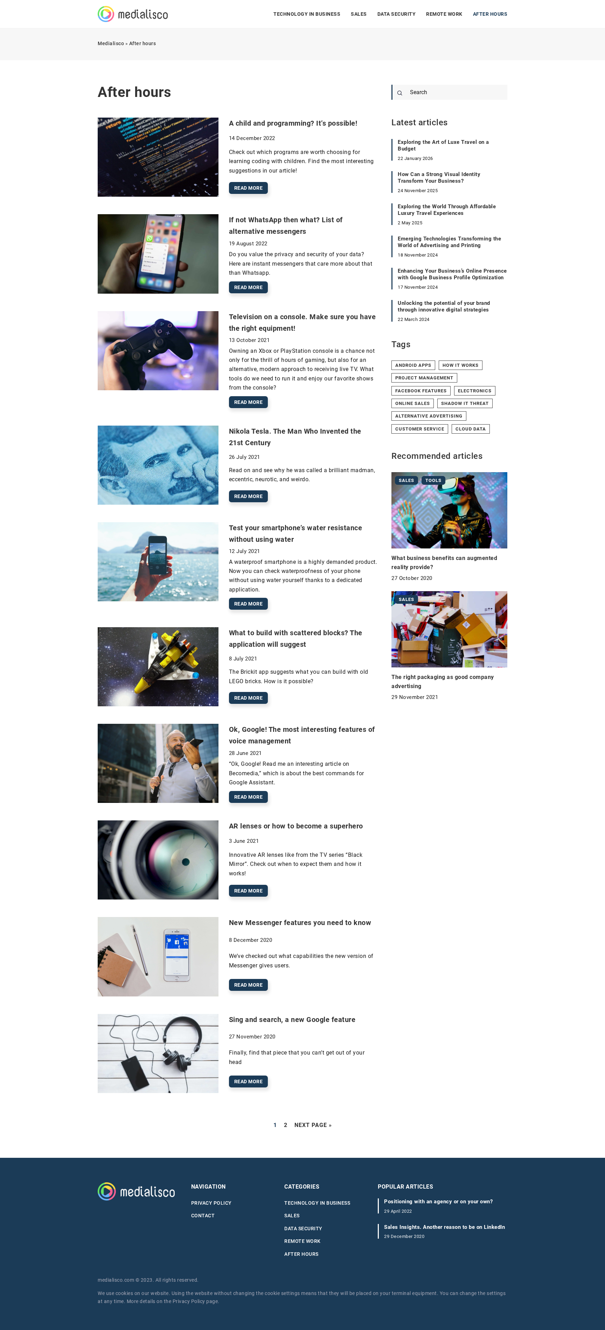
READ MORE (248, 188)
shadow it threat (465, 403)
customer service (419, 429)
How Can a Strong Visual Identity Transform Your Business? (439, 177)
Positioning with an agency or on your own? (438, 1201)
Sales (359, 14)
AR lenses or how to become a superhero (296, 826)
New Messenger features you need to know (300, 922)
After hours (490, 14)
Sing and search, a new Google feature (292, 1019)
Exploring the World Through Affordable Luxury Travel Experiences (447, 210)
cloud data (471, 429)
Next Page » (313, 1125)
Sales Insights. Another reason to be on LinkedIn (444, 1227)
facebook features (421, 390)
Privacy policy (211, 1203)
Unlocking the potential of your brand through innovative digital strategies (444, 306)
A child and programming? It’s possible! (293, 123)
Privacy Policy (189, 1301)
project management (424, 377)
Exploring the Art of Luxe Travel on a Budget (443, 145)
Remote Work (444, 14)
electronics (475, 390)
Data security (396, 14)
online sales (412, 403)
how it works (461, 365)
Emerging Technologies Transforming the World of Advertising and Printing (449, 242)
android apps (413, 365)
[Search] (399, 93)
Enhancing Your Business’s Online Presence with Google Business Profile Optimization (452, 274)
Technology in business (306, 14)
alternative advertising (429, 416)
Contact (203, 1215)
